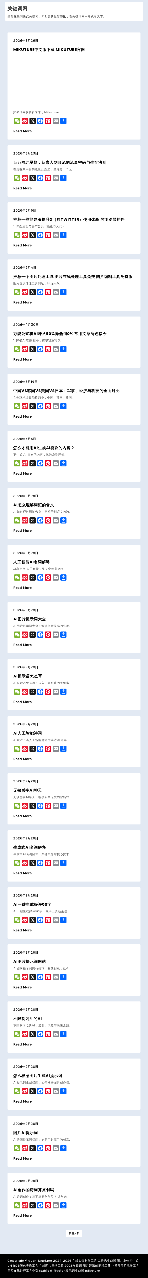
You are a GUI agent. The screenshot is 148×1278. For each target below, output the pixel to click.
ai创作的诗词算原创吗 (33, 1189)
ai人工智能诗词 (27, 733)
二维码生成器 (107, 1260)
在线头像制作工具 (84, 1260)
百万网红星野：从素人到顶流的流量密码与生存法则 (59, 162)
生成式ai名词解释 (29, 847)
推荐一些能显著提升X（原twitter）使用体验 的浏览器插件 (69, 219)
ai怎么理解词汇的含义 (33, 505)
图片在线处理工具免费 (23, 1270)
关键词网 (18, 8)
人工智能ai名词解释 (31, 562)
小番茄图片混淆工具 (125, 1265)
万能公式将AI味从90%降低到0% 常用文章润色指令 (60, 333)
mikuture (92, 1270)
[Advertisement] (74, 81)
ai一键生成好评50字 (32, 904)
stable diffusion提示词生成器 (61, 1270)
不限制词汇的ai (27, 1018)
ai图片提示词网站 (29, 961)
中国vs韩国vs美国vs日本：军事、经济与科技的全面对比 (66, 390)
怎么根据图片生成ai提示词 (37, 1075)
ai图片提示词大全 (29, 619)
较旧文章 (74, 1233)
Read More (22, 131)
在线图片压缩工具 (51, 1265)
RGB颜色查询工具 (25, 1265)
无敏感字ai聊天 (27, 790)
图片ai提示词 (25, 1132)
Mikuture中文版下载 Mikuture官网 (49, 49)
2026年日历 (73, 1265)
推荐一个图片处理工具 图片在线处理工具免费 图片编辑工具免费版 (73, 276)
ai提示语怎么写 (27, 676)
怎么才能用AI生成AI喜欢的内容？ (44, 447)
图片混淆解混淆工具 (97, 1265)
